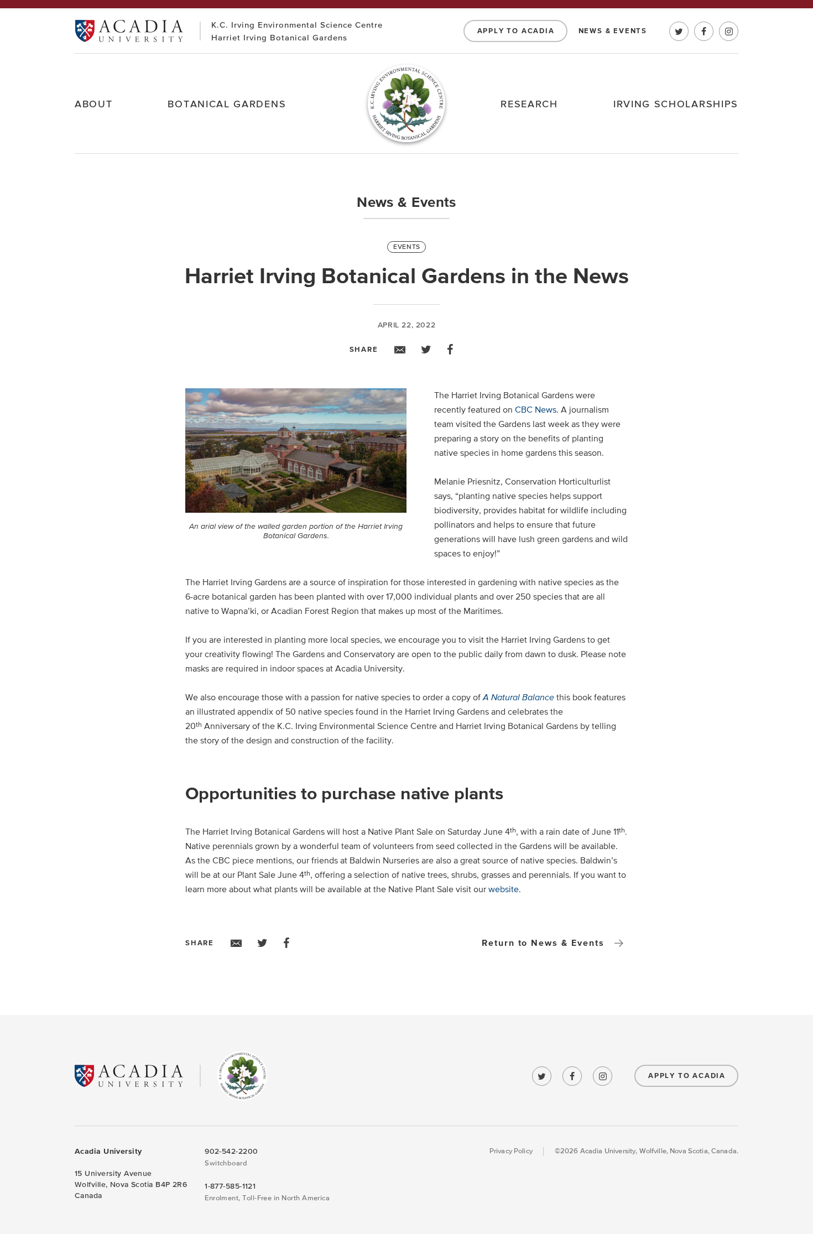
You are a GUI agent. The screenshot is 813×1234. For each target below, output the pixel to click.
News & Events (613, 31)
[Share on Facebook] (450, 350)
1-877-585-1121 (230, 1186)
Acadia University (129, 30)
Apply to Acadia (516, 31)
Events (406, 247)
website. (504, 889)
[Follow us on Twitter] (679, 31)
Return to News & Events (543, 943)
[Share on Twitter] (426, 350)
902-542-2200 (231, 1151)
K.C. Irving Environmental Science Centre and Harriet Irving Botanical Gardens (242, 1076)
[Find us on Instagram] (728, 31)
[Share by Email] (400, 350)
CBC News (535, 409)
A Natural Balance (518, 697)
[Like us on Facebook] (703, 31)
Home (406, 103)
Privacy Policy (511, 1151)
